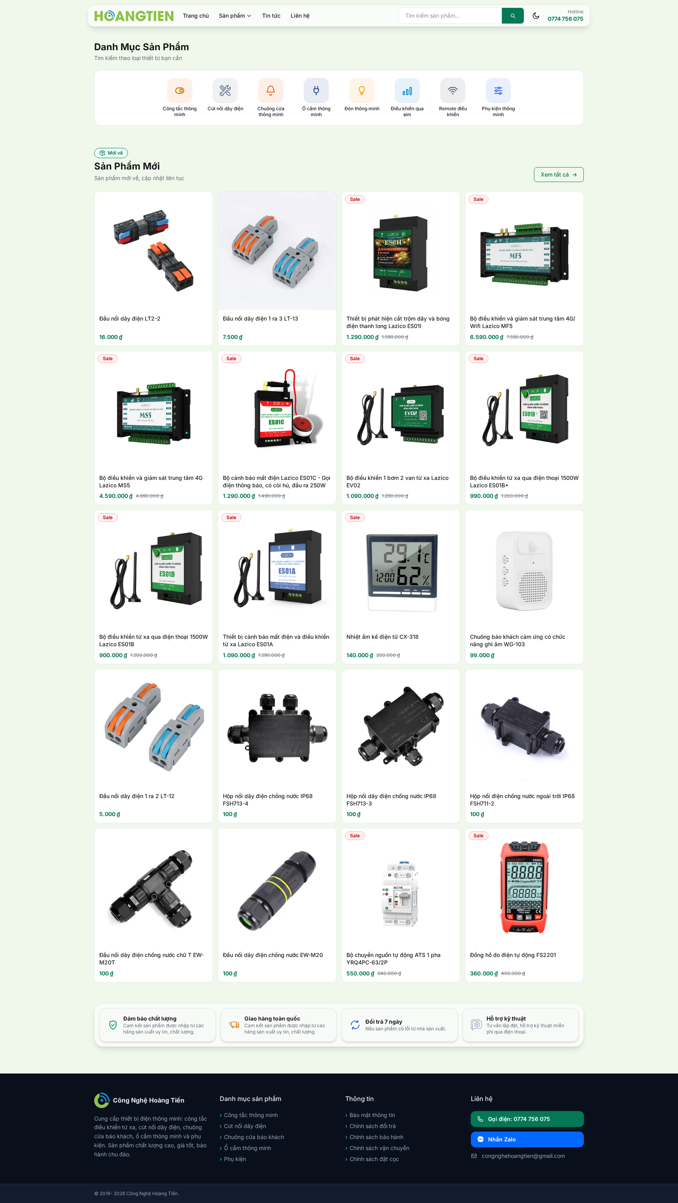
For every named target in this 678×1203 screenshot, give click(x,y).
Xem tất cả (555, 174)
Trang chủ (196, 15)
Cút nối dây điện (243, 1126)
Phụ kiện (233, 1159)
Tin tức (271, 15)
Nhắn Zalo (502, 1139)
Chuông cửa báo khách (252, 1137)
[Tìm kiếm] (513, 16)
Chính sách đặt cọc (372, 1159)
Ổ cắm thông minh (245, 1148)
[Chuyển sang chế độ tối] (536, 16)
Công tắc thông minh (249, 1115)
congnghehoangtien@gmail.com (523, 1155)
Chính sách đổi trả (370, 1126)
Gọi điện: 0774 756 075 (519, 1119)
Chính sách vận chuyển (377, 1148)
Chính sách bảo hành (374, 1137)
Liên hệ (300, 15)
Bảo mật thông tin (370, 1115)
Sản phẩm (232, 15)
